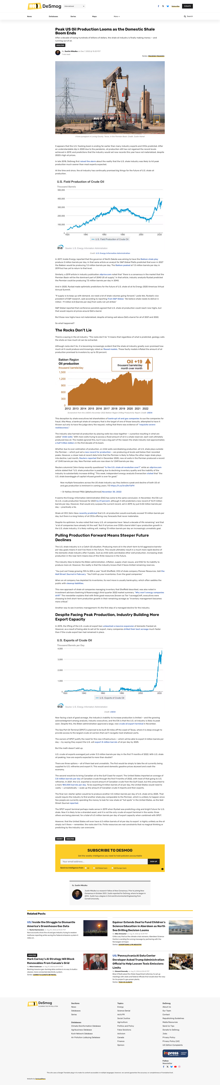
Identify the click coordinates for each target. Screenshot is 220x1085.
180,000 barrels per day (74, 785)
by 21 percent (103, 501)
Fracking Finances (156, 56)
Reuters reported (87, 458)
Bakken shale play (149, 259)
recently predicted (88, 513)
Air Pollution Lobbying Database (85, 1037)
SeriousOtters (40, 1079)
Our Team (167, 1011)
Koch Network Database (82, 1033)
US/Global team (101, 868)
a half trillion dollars (65, 443)
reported (74, 803)
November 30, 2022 (111, 492)
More (116, 16)
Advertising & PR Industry (130, 944)
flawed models (110, 349)
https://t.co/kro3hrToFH (122, 485)
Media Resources (170, 1022)
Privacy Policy (169, 1037)
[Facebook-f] (158, 6)
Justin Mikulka (71, 51)
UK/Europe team (120, 868)
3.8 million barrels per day (68, 778)
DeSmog (51, 6)
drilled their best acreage (136, 629)
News (73, 1007)
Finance (120, 1041)
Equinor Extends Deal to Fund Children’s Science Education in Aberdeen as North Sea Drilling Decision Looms (139, 926)
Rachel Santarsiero (37, 930)
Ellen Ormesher (121, 934)
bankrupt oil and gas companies (123, 418)
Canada (120, 1037)
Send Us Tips (168, 1026)
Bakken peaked (122, 265)
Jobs (165, 1033)
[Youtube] (175, 1067)
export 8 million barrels (106, 742)
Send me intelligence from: (72, 868)
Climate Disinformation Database (86, 1026)
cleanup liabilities (74, 583)
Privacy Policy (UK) (171, 1041)
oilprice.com (106, 274)
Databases (76, 1011)
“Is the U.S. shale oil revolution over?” (122, 467)
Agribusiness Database (81, 1030)
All (88, 868)
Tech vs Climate (125, 982)
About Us (167, 1007)
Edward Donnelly (121, 971)
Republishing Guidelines (173, 1018)
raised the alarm (88, 161)
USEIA (149, 413)
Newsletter (167, 1063)
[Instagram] (179, 1067)
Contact (166, 1014)
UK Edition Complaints (173, 1045)
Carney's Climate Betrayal (44, 975)
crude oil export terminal (131, 724)
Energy (59, 839)
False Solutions (124, 1030)
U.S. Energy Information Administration (113, 253)
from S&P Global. (116, 299)
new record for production (98, 452)
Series (74, 1014)
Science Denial (123, 1011)
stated (150, 473)
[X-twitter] (163, 6)
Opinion (120, 1045)
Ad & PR (121, 1014)
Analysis (70, 839)
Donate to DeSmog (171, 1030)
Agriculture (122, 1022)
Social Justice (123, 1018)
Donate (187, 6)
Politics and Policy (125, 1026)
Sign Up (153, 861)
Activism (121, 1033)
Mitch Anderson (36, 966)
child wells (67, 437)
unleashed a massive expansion (118, 626)
